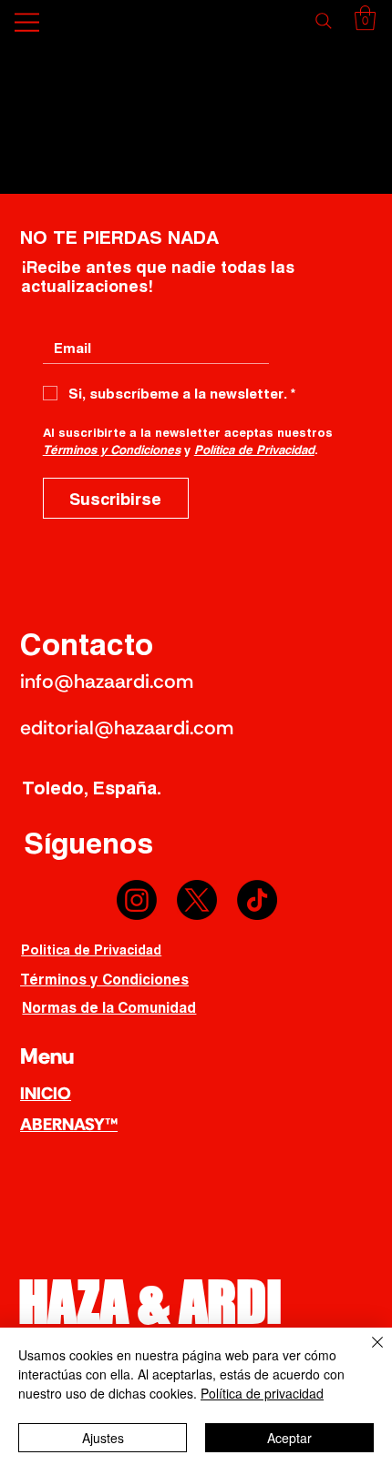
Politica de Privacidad (91, 949)
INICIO (45, 1093)
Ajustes (103, 1438)
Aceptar (289, 1438)
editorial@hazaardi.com (126, 728)
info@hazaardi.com (106, 681)
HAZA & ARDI (150, 1301)
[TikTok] (257, 900)
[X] (197, 900)
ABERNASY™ (69, 1124)
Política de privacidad (262, 1393)
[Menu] (28, 22)
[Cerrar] (366, 1353)
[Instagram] (137, 900)
